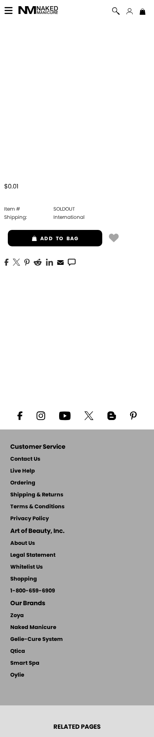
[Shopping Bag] (142, 12)
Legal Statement (32, 555)
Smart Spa (24, 663)
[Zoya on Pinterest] (133, 415)
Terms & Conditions (37, 507)
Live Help (22, 471)
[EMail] (60, 261)
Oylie (17, 675)
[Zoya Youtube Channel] (64, 415)
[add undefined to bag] (114, 237)
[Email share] (60, 261)
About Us (22, 543)
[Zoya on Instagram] (40, 415)
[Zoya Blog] (111, 415)
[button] (38, 11)
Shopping (23, 579)
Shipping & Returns (36, 495)
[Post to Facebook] (6, 261)
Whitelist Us (26, 567)
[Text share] (71, 261)
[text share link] (71, 261)
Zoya (17, 615)
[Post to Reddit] (37, 261)
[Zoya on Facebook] (19, 415)
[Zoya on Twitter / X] (89, 415)
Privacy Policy (29, 518)
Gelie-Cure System (36, 639)
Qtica (17, 651)
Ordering (22, 483)
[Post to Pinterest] (27, 261)
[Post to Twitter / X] (16, 261)
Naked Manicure (33, 627)
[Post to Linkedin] (49, 261)
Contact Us (25, 459)
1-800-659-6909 (32, 591)
